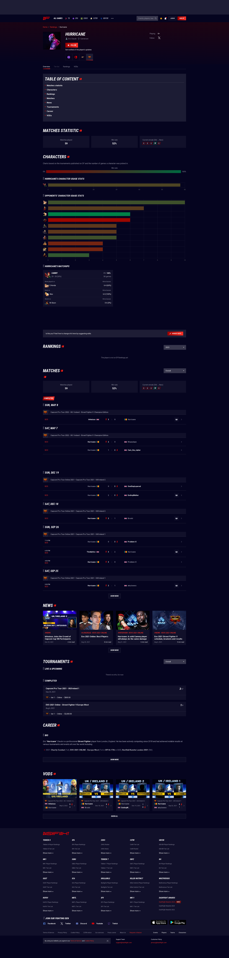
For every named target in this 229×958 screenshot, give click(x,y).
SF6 (76, 18)
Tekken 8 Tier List (48, 849)
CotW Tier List (134, 844)
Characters (52, 90)
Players (164, 932)
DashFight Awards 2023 (167, 906)
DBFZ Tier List (134, 868)
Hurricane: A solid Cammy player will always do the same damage (132, 613)
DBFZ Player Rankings (137, 864)
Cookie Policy (75, 932)
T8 (69, 18)
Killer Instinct (136, 878)
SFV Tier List (105, 906)
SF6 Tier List (76, 849)
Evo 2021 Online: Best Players (90, 612)
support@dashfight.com (124, 942)
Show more (47, 853)
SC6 (73, 878)
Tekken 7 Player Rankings (109, 864)
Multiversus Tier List (165, 887)
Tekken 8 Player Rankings (51, 844)
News (49, 103)
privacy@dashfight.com (159, 942)
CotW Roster (134, 849)
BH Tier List (163, 868)
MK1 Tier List (47, 868)
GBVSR (105, 18)
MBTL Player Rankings (79, 902)
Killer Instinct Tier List (137, 887)
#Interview (123, 633)
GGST (45, 878)
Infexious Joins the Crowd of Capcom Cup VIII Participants (58, 613)
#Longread (86, 633)
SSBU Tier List (76, 868)
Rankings (51, 94)
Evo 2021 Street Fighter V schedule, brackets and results (169, 613)
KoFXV (45, 898)
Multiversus (164, 878)
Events (155, 932)
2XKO (85, 18)
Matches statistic (54, 85)
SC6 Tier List (76, 887)
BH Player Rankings (165, 864)
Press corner (112, 932)
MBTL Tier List (76, 906)
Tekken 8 (47, 840)
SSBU (74, 859)
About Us (123, 932)
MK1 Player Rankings (50, 864)
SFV (102, 898)
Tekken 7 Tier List (106, 868)
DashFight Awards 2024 (167, 902)
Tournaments (53, 107)
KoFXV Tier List (48, 906)
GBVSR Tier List (164, 849)
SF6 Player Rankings (78, 844)
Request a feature (136, 932)
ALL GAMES (58, 18)
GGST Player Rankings (50, 883)
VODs (49, 115)
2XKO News (105, 849)
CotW (95, 18)
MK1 (44, 859)
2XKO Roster (105, 844)
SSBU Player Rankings (79, 864)
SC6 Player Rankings (79, 883)
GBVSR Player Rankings (167, 844)
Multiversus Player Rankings (168, 883)
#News (48, 633)
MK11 (132, 898)
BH (160, 859)
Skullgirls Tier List (106, 887)
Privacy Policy (62, 932)
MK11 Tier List (134, 906)
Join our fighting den (57, 918)
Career (50, 111)
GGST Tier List (47, 887)
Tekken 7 (105, 859)
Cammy (54, 273)
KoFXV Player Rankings (50, 902)
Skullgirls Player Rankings (109, 883)
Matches (51, 98)
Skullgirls (105, 878)
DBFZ (132, 859)
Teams (172, 932)
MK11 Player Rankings (137, 902)
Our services (99, 932)
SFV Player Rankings (107, 902)
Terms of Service (48, 932)
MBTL (74, 898)
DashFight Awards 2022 (167, 910)
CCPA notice (87, 932)
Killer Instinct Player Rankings (140, 883)
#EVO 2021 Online (99, 633)
